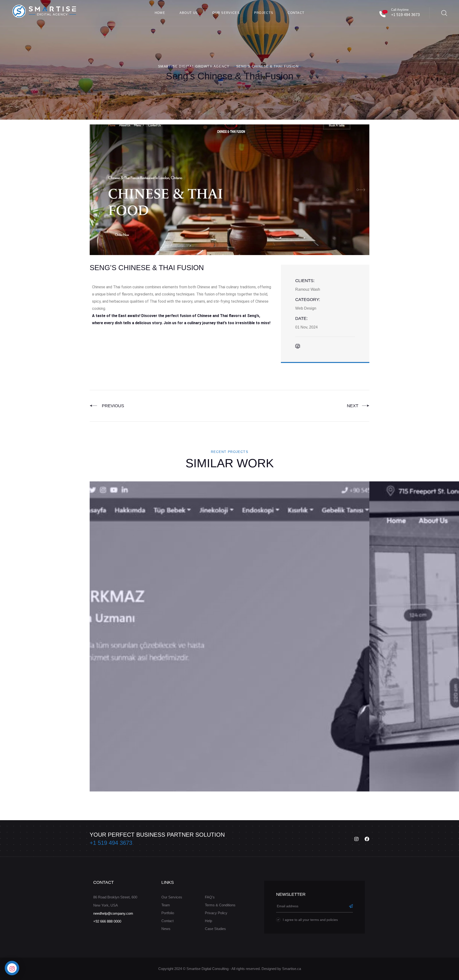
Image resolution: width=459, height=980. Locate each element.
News (165, 929)
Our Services (226, 13)
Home (160, 13)
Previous (111, 405)
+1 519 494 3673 (405, 15)
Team (165, 905)
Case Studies (215, 929)
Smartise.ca (291, 969)
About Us (189, 13)
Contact (296, 13)
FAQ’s (210, 897)
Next (353, 405)
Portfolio (167, 913)
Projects (263, 13)
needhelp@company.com (113, 913)
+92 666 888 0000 (107, 921)
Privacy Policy (216, 913)
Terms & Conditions (220, 905)
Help (208, 921)
